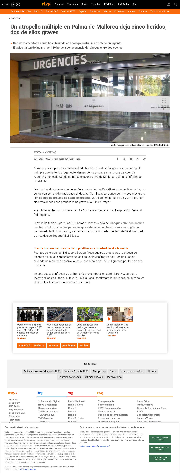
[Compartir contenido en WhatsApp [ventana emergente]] (137, 158)
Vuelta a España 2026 (76, 371)
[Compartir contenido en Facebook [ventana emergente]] (117, 158)
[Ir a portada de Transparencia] (135, 393)
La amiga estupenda (69, 376)
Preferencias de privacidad (159, 458)
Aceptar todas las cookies (160, 439)
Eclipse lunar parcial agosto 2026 (42, 371)
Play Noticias (114, 376)
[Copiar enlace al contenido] (144, 158)
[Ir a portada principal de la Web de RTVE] (22, 392)
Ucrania (152, 371)
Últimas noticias (94, 376)
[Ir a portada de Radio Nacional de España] (82, 393)
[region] (90, 448)
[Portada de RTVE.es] (46, 4)
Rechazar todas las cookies (160, 448)
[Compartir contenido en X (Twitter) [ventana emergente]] (124, 158)
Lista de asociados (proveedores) (95, 446)
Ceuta (113, 371)
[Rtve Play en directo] (13, 4)
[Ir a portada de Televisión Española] (52, 393)
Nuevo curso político (132, 371)
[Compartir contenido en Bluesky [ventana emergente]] (131, 158)
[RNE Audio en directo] (18, 4)
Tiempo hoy (99, 371)
